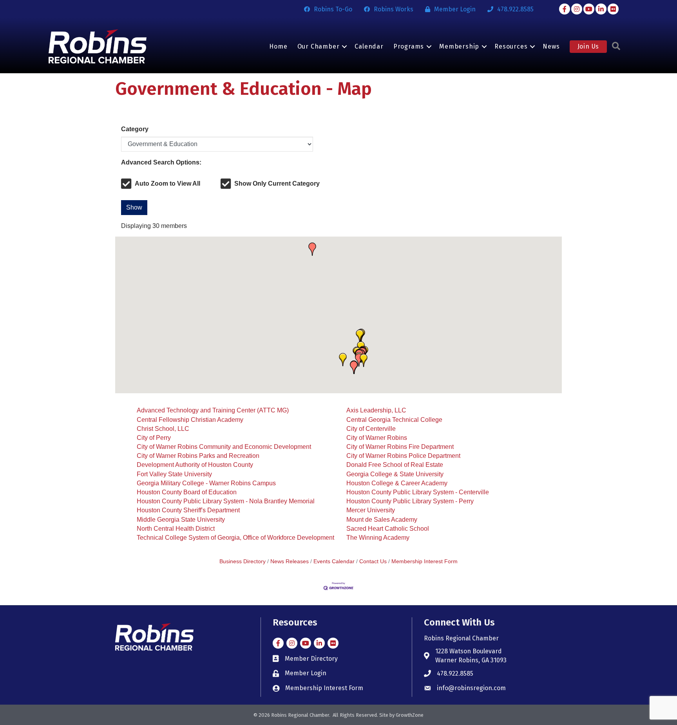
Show (134, 207)
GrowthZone (410, 715)
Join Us (588, 46)
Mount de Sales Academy (381, 519)
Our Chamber (318, 46)
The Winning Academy (377, 537)
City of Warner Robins (376, 437)
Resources (510, 46)
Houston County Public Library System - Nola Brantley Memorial (226, 501)
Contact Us (373, 561)
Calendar (369, 46)
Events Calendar (334, 561)
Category (134, 129)
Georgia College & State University (394, 474)
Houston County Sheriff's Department (188, 510)
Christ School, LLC (163, 428)
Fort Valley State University (174, 474)
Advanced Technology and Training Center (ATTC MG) (213, 410)
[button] (363, 360)
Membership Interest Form (424, 561)
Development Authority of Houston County (195, 464)
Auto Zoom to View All (167, 183)
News (551, 46)
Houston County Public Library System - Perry (410, 501)
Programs (408, 46)
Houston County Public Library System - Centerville (417, 492)
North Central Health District (176, 528)
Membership (459, 46)
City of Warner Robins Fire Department (400, 446)
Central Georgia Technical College (394, 419)
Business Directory (242, 561)
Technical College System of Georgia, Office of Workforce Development (235, 537)
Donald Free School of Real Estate (394, 464)
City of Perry (154, 437)
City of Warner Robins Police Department (403, 455)
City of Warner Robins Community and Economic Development (224, 446)
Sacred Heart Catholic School (387, 528)
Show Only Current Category (277, 183)
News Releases (289, 561)
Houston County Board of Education (187, 492)
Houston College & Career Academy (396, 483)
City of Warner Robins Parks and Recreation (198, 455)
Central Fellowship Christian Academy (190, 419)
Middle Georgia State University (181, 519)
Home (278, 46)
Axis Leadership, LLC (376, 410)
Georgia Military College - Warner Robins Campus (206, 483)
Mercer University (370, 510)
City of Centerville (371, 428)
